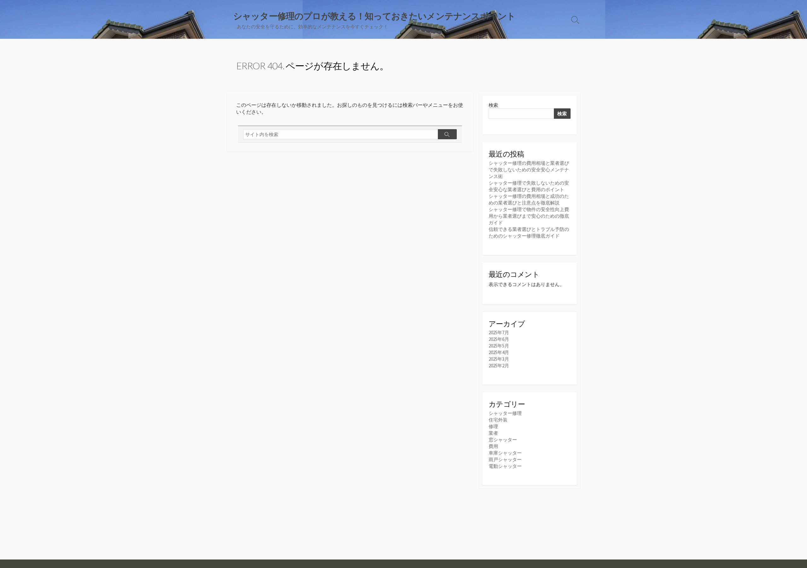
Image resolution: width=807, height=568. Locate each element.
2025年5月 (499, 346)
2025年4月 (499, 352)
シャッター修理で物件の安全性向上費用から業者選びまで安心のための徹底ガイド (529, 216)
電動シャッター (505, 466)
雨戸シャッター (505, 459)
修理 (493, 426)
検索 (493, 105)
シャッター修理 (505, 413)
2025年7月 (499, 333)
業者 (493, 433)
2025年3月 (499, 359)
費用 (493, 446)
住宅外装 (498, 420)
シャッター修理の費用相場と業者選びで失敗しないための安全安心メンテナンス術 (529, 169)
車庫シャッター (505, 453)
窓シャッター (503, 440)
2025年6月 (499, 339)
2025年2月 (499, 366)
